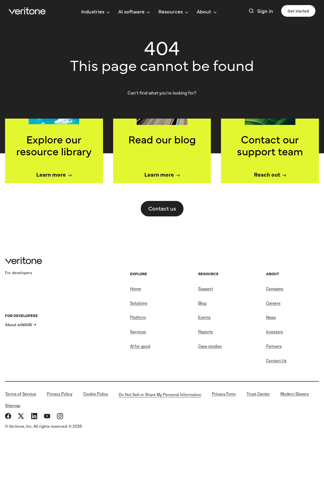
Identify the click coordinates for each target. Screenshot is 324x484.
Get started (298, 10)
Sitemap (12, 405)
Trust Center (258, 394)
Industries (92, 11)
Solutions (138, 303)
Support (205, 288)
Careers (273, 303)
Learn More (51, 174)
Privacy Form (224, 394)
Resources (170, 11)
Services (138, 331)
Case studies (210, 346)
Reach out (267, 174)
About (204, 11)
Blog (202, 303)
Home (135, 288)
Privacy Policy (59, 394)
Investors (274, 331)
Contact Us (276, 360)
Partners (274, 346)
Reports (205, 331)
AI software (131, 11)
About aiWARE (18, 324)
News (271, 317)
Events (204, 317)
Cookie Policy (95, 394)
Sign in (265, 10)
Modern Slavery (294, 394)
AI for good (140, 346)
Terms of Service (20, 394)
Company (274, 288)
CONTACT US (162, 208)
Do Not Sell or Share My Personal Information (160, 394)
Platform (138, 317)
